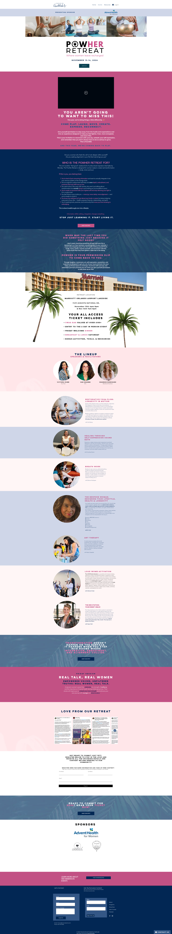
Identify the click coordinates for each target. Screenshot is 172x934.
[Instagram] (112, 916)
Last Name (90, 771)
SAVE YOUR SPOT (86, 225)
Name (57, 896)
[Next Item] (116, 375)
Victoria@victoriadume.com (64, 923)
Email (60, 778)
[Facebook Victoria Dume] (110, 916)
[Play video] (86, 92)
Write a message (60, 907)
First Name (61, 771)
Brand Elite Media (91, 933)
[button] (107, 5)
